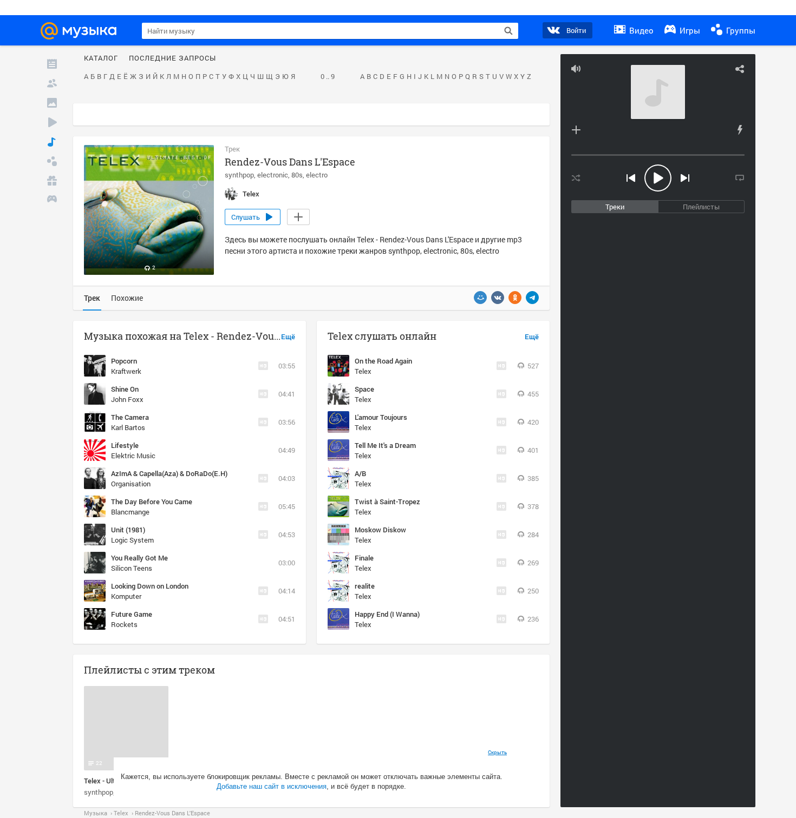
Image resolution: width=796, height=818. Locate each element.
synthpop (239, 175)
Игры (688, 30)
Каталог (101, 58)
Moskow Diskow (380, 530)
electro (317, 175)
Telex (363, 371)
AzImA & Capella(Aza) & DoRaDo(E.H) (169, 473)
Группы (739, 30)
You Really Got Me (139, 558)
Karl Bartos (128, 427)
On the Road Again (383, 361)
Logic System (132, 540)
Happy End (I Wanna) (387, 614)
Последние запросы (172, 58)
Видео (640, 30)
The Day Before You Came (151, 501)
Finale (364, 558)
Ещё (288, 337)
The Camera (130, 417)
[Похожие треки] (740, 130)
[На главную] (83, 30)
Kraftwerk (126, 371)
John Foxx (127, 399)
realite (365, 586)
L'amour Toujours (381, 417)
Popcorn (124, 361)
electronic (272, 175)
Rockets (124, 624)
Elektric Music (133, 455)
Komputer (126, 596)
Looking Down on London (149, 586)
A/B (360, 473)
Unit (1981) (128, 530)
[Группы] (52, 161)
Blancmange (130, 512)
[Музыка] (52, 141)
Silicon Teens (131, 568)
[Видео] (52, 122)
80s (297, 175)
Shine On (125, 389)
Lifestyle (125, 445)
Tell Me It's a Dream (385, 445)
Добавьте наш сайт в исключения (272, 786)
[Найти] (508, 31)
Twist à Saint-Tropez (387, 501)
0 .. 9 (328, 76)
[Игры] (52, 200)
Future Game (131, 614)
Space (364, 389)
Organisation (131, 484)
